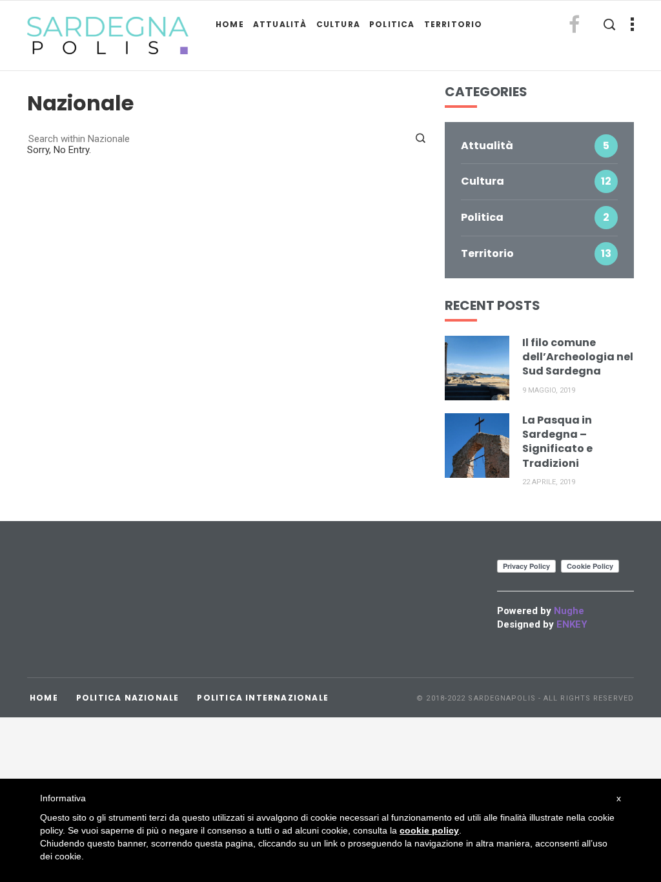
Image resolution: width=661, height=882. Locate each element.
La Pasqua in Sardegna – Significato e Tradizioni (557, 442)
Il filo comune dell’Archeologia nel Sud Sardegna (577, 357)
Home (230, 24)
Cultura (338, 24)
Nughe (569, 611)
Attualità (280, 24)
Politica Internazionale (263, 697)
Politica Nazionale (127, 697)
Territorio (453, 24)
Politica (392, 24)
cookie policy (429, 830)
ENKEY (571, 624)
